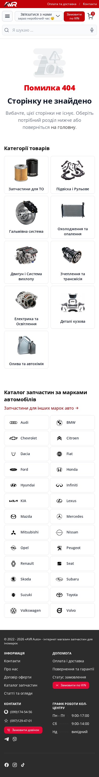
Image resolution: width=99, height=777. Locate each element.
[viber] (14, 739)
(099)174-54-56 (21, 712)
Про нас (11, 669)
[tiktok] (22, 764)
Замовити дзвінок (25, 730)
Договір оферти (17, 677)
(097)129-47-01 (21, 720)
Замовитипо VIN (74, 16)
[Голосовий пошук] (92, 30)
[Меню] (7, 16)
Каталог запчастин (20, 685)
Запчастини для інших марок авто (39, 408)
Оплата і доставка (68, 660)
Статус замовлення (69, 677)
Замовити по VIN (73, 685)
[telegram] (6, 739)
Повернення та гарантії (73, 669)
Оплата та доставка (61, 4)
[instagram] (14, 764)
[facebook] (6, 764)
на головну (63, 127)
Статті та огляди (18, 693)
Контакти (90, 4)
